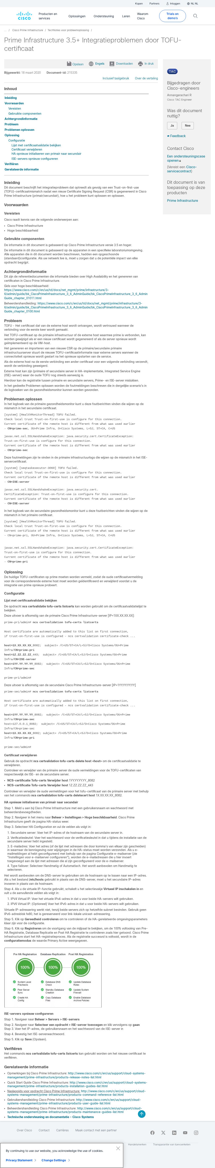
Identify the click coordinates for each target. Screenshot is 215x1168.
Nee (187, 125)
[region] (61, 1155)
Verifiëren (11, 164)
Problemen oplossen (19, 129)
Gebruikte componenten (24, 113)
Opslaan (78, 64)
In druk (149, 63)
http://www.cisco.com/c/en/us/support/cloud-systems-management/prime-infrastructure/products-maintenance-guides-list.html (74, 1110)
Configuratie (16, 140)
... (5, 30)
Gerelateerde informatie (22, 169)
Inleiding (11, 98)
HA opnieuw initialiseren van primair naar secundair (46, 153)
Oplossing (12, 135)
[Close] (118, 1148)
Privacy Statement (19, 1160)
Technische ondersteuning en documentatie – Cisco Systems (50, 1117)
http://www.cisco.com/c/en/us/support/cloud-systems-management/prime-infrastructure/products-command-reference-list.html (76, 1093)
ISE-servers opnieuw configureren (35, 158)
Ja (172, 125)
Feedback (178, 136)
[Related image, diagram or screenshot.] (53, 1006)
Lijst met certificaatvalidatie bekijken (36, 145)
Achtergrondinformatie (21, 119)
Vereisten (14, 108)
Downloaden (124, 63)
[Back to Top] (142, 1114)
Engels (99, 63)
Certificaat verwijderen (27, 149)
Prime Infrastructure (182, 200)
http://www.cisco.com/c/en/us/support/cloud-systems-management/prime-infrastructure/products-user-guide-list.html (74, 1101)
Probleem (11, 124)
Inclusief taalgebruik (116, 78)
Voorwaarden (14, 103)
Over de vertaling (146, 78)
